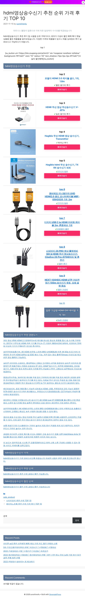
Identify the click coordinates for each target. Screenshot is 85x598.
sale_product (9, 497)
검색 (5, 516)
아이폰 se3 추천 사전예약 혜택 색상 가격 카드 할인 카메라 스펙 (30, 543)
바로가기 (48, 2)
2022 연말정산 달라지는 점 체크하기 (19, 561)
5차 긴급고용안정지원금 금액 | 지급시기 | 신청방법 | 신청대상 (29, 547)
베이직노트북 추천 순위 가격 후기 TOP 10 (24, 504)
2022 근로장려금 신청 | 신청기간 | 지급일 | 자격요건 (25, 551)
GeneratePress (55, 594)
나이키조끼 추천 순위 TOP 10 (18, 501)
